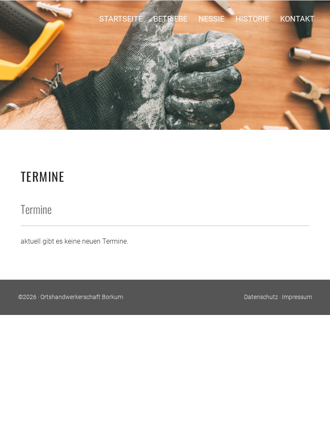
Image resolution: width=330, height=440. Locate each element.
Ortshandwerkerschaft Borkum (81, 296)
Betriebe (170, 18)
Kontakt (297, 18)
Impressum (297, 296)
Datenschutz (261, 296)
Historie (252, 18)
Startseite (121, 18)
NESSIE (211, 18)
